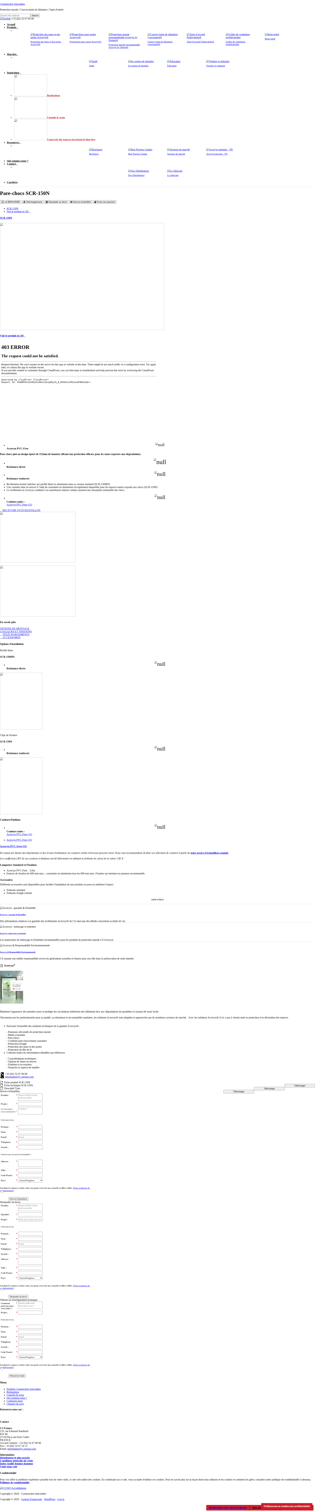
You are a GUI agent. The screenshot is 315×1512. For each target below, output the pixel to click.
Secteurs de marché (176, 154)
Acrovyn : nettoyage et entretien (13, 933)
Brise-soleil (270, 39)
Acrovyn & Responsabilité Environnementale (18, 952)
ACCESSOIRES (11, 637)
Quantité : (9, 1214)
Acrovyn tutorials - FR (216, 154)
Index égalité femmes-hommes (16, 1463)
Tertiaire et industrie (215, 66)
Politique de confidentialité (14, 1482)
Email (9, 1137)
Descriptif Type (12, 1088)
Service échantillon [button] (10, 1091)
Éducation (172, 66)
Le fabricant (172, 175)
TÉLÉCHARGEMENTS (15, 634)
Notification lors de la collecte (228, 1507)
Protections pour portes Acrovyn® (85, 42)
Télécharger (299, 1085)
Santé (91, 66)
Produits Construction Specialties (24, 1389)
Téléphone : (9, 1249)
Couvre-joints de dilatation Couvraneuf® (160, 43)
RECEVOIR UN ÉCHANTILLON (21, 510)
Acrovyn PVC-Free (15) (19, 504)
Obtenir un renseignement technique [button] (18, 1299)
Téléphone (9, 1142)
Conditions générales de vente (16, 1460)
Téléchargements (33, 202)
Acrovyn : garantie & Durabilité (13, 915)
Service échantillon (81, 202)
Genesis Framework (31, 1499)
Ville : (9, 1170)
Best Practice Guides (137, 154)
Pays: (9, 1180)
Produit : (9, 1095)
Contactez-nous (15, 1400)
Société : (9, 1147)
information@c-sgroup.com (19, 1076)
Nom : (9, 1132)
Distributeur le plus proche (15, 1457)
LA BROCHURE (12, 202)
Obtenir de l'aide (17, 1376)
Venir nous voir (8, 1466)
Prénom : (9, 1127)
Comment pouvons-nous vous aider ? (9, 1306)
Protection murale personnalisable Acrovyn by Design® (124, 46)
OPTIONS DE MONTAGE (15, 628)
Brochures (93, 154)
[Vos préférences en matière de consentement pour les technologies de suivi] (286, 1506)
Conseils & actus (15, 1395)
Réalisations (13, 1392)
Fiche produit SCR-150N (17, 1082)
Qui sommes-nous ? (17, 1398)
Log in (60, 1499)
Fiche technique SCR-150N (18, 1085)
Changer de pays (15, 1403)
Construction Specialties (12, 4)
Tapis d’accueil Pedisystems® (200, 42)
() (45, 1189)
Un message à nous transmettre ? (9, 1110)
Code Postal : (9, 1175)
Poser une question (105, 202)
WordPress (49, 1499)
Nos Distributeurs (136, 175)
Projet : (9, 1104)
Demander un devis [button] (10, 1202)
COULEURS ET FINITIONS (16, 631)
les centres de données (138, 66)
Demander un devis (57, 202)
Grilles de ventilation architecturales (235, 43)
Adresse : (9, 1161)
